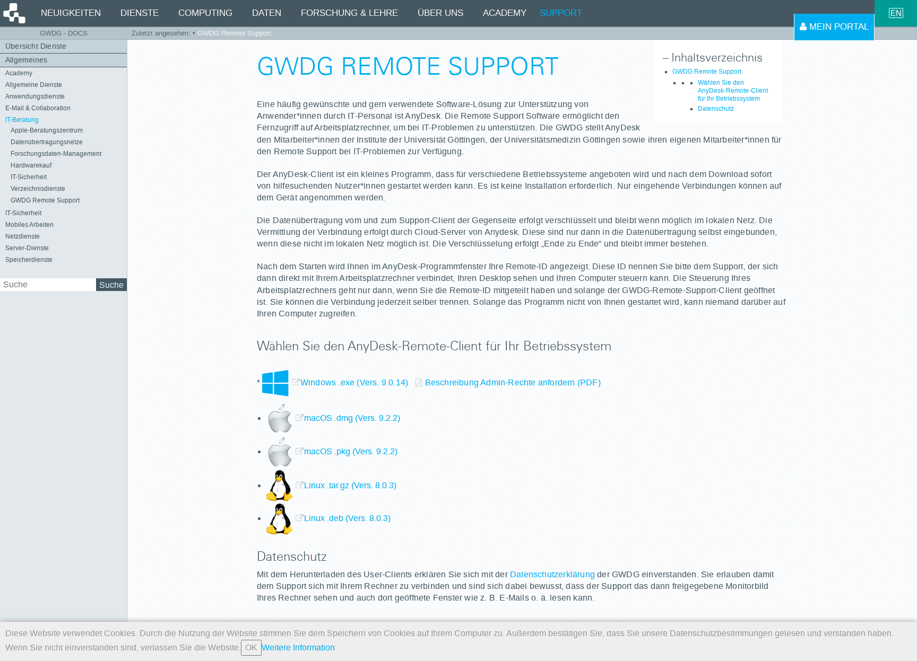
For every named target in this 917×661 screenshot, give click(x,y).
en (896, 12)
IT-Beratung (22, 120)
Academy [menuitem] (504, 13)
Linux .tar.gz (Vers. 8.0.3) (350, 485)
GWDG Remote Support (45, 200)
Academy (18, 73)
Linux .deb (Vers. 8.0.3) (347, 518)
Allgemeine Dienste (33, 85)
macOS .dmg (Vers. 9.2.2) (352, 417)
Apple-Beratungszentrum (47, 130)
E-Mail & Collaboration (38, 108)
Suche (111, 284)
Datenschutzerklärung (552, 574)
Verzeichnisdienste (38, 188)
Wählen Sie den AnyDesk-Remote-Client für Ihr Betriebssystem (733, 90)
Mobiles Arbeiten (29, 224)
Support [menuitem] (561, 13)
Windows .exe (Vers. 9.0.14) (355, 382)
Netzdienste (22, 236)
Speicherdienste (29, 259)
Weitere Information (298, 647)
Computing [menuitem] (205, 13)
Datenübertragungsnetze (47, 142)
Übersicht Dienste (35, 46)
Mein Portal (838, 27)
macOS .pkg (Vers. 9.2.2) (350, 451)
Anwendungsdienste (35, 96)
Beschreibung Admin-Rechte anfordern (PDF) (512, 382)
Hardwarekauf (31, 165)
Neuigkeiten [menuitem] (71, 13)
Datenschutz (716, 108)
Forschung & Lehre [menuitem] (349, 13)
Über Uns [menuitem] (440, 13)
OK (251, 647)
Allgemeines (26, 60)
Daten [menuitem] (266, 13)
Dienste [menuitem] (139, 13)
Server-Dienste (27, 248)
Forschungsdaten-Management (56, 153)
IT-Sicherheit (29, 177)
